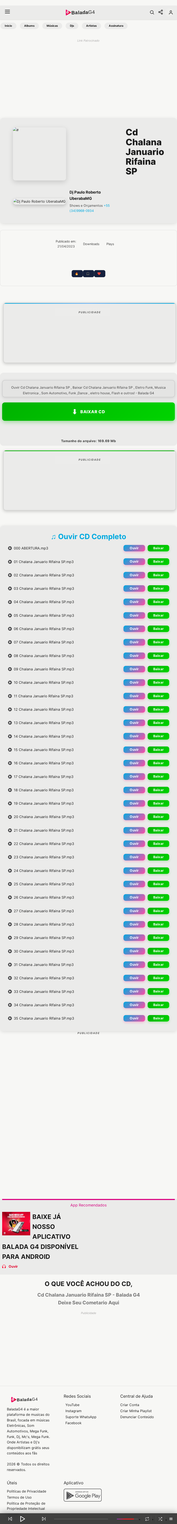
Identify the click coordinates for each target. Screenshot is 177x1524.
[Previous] (10, 1519)
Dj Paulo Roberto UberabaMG (85, 195)
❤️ (99, 273)
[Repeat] (147, 1519)
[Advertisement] (89, 350)
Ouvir (134, 548)
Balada (83, 12)
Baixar (158, 548)
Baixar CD (92, 411)
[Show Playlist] (171, 1519)
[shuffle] (160, 1519)
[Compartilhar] (160, 12)
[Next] (43, 1519)
